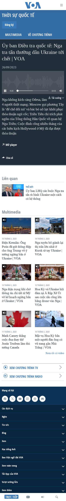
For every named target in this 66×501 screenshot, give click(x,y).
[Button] (7, 159)
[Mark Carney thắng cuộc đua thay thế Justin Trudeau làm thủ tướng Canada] (16, 319)
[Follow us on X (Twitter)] (12, 399)
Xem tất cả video (54, 353)
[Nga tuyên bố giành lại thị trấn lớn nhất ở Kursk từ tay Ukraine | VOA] (49, 226)
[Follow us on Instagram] (27, 399)
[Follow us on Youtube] (20, 399)
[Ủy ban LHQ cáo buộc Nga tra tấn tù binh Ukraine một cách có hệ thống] (13, 190)
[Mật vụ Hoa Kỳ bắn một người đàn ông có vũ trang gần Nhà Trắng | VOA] (49, 319)
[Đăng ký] (42, 399)
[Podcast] (35, 399)
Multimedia (13, 35)
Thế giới (29, 186)
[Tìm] (57, 497)
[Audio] (42, 497)
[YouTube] (28, 497)
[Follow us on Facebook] (5, 399)
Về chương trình (40, 35)
